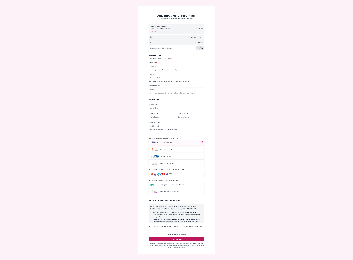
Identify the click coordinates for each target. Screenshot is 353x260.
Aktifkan (200, 48)
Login (171, 58)
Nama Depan (154, 113)
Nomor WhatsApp (155, 122)
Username (153, 62)
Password (153, 74)
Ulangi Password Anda (157, 86)
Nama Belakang (182, 113)
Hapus (154, 31)
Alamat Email (154, 104)
